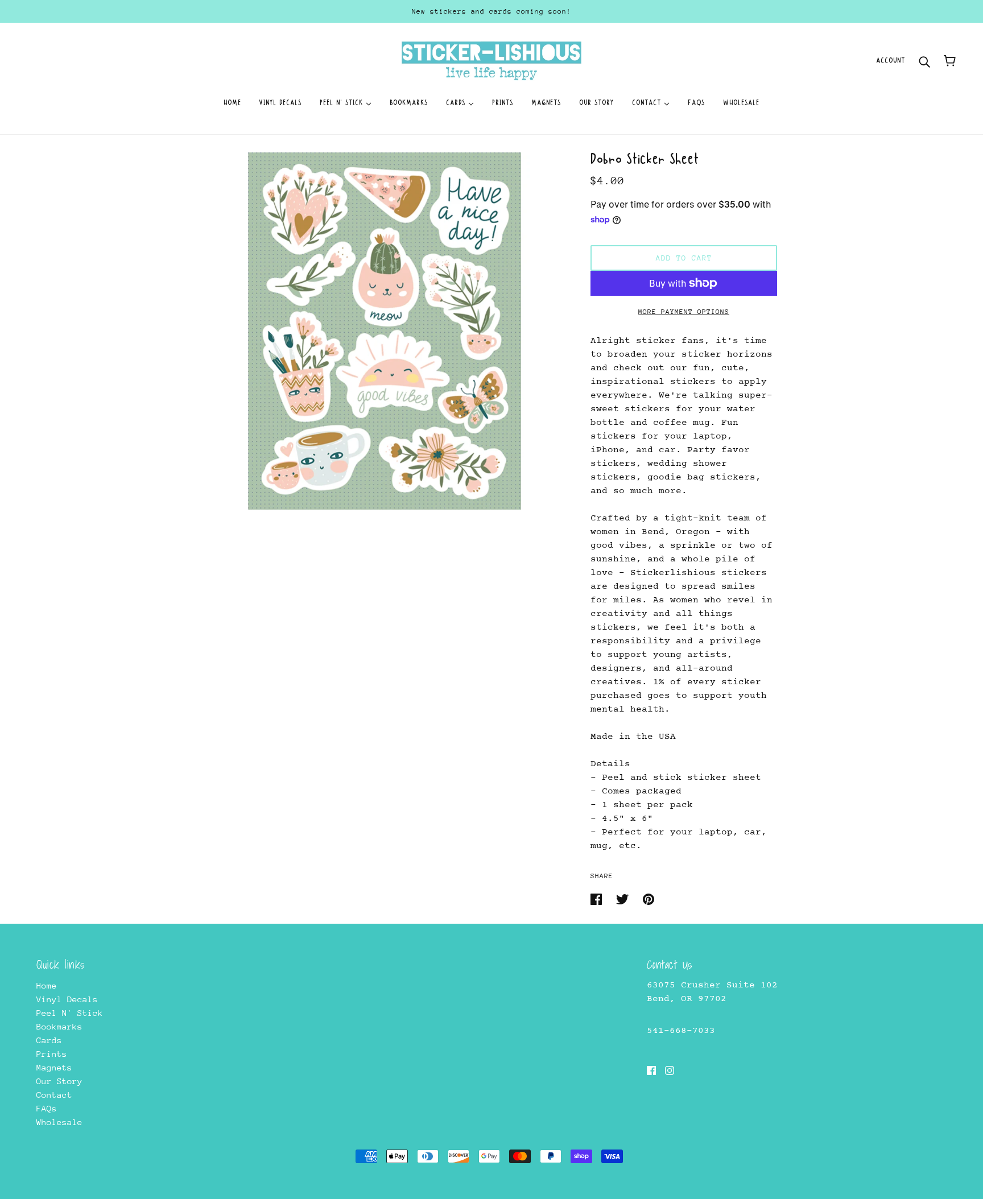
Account (890, 60)
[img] (651, 1070)
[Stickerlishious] (491, 60)
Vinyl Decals (67, 999)
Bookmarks (59, 1026)
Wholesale (59, 1122)
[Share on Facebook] (599, 898)
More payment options (683, 312)
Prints (51, 1054)
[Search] (924, 60)
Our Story (59, 1081)
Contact (54, 1094)
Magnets (54, 1067)
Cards (49, 1040)
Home (46, 985)
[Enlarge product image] (384, 331)
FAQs (46, 1108)
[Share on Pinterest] (648, 898)
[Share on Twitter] (625, 898)
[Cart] (950, 61)
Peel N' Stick (69, 1013)
